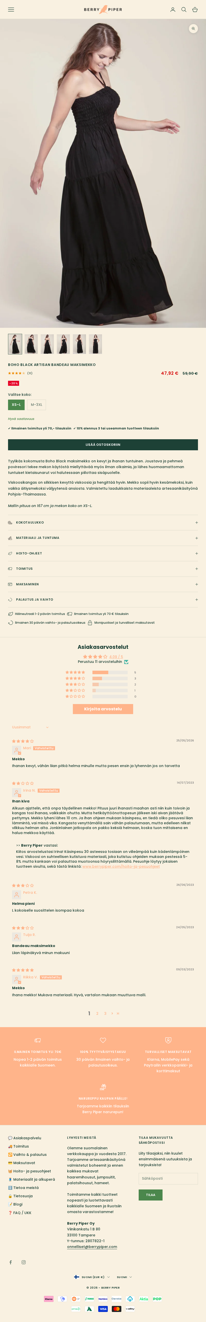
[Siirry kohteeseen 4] (63, 344)
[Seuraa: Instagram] (23, 1262)
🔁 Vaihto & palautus (27, 1154)
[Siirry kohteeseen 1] (15, 344)
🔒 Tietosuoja (20, 1196)
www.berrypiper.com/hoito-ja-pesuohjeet (121, 866)
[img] (23, 741)
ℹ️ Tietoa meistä (23, 1187)
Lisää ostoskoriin (103, 444)
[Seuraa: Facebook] (10, 1262)
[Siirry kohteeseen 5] (79, 344)
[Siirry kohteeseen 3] (47, 344)
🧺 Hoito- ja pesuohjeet (29, 1171)
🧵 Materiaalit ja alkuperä (31, 1179)
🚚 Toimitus (18, 1146)
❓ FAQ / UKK (19, 1212)
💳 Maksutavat (21, 1162)
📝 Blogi (15, 1204)
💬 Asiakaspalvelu (24, 1138)
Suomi (122, 1277)
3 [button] (105, 1013)
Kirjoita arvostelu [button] (103, 709)
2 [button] (97, 1013)
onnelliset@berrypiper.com (92, 1246)
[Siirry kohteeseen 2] (31, 344)
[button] (76, 672)
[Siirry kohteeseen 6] (95, 344)
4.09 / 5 (116, 656)
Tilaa (150, 1194)
